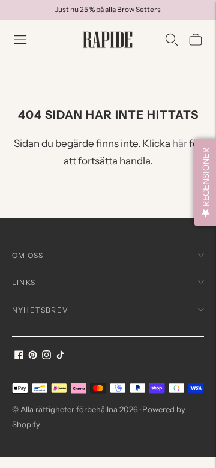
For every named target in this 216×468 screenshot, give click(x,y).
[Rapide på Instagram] (46, 356)
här (179, 143)
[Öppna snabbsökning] (171, 39)
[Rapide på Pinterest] (32, 356)
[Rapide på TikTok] (60, 356)
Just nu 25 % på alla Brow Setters (108, 9)
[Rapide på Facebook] (18, 356)
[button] (205, 182)
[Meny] (20, 39)
